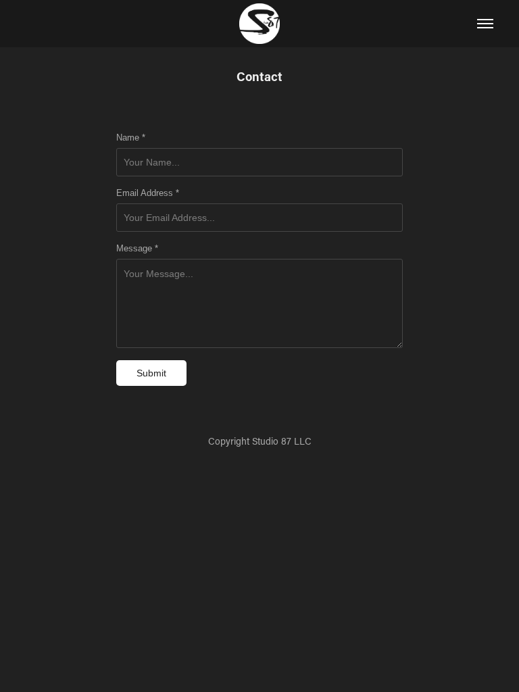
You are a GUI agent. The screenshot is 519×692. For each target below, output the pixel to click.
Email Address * (147, 193)
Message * (137, 248)
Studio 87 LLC (282, 441)
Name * (130, 138)
